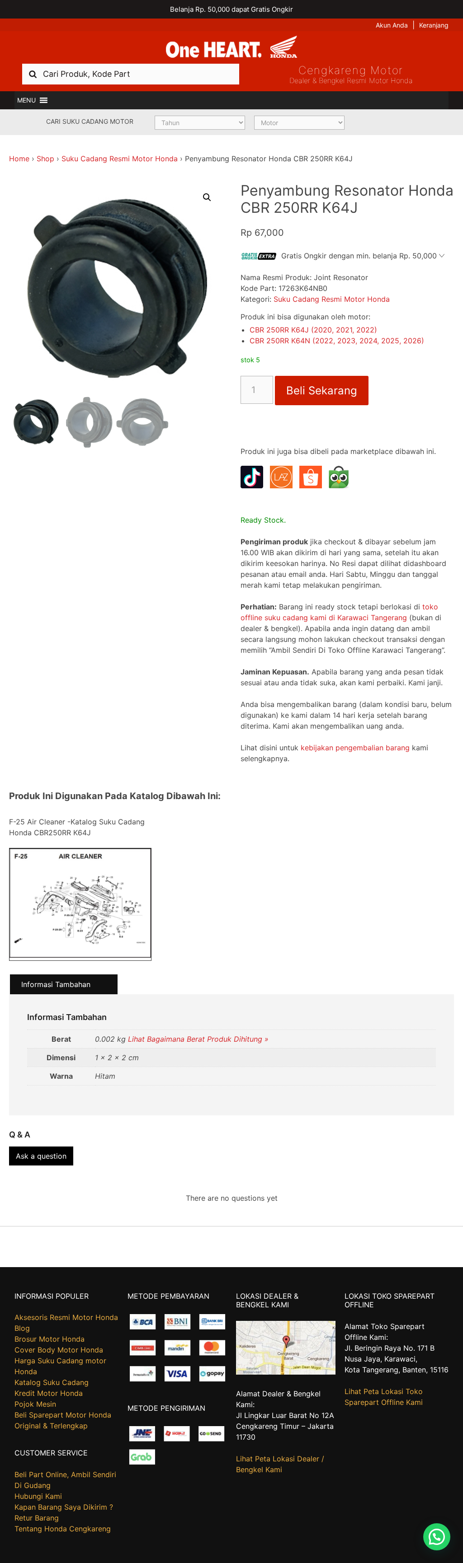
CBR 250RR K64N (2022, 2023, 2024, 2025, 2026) (337, 340)
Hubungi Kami (38, 1496)
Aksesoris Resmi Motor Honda (66, 1317)
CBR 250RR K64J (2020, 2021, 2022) (313, 329)
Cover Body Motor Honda (58, 1349)
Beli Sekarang (321, 390)
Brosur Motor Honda (49, 1338)
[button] (26, 100)
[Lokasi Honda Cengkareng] (286, 1371)
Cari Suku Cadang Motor (89, 121)
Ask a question (41, 1156)
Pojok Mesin (35, 1404)
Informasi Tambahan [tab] (55, 984)
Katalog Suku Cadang (51, 1382)
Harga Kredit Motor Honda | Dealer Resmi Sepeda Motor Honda (231, 47)
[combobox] (131, 74)
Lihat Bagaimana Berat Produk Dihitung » (198, 1039)
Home (19, 158)
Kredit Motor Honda (48, 1393)
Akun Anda (392, 25)
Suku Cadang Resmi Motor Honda (119, 158)
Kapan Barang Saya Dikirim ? (63, 1507)
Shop (45, 158)
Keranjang (434, 25)
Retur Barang (36, 1517)
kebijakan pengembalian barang (355, 747)
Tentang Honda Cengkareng (62, 1528)
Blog (22, 1328)
